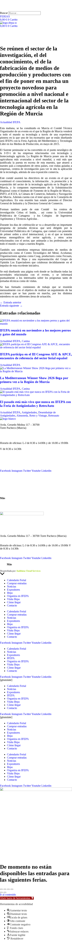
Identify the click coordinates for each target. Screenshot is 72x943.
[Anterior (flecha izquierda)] (1, 892)
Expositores (13, 589)
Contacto (5, 479)
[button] (17, 898)
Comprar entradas (17, 583)
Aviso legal (5, 568)
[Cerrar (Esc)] (11, 889)
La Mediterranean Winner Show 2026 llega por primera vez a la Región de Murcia (34, 380)
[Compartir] (8, 889)
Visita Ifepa (13, 599)
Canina (26, 341)
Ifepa (10, 592)
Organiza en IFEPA (11, 467)
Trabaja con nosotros (11, 507)
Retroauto (53, 415)
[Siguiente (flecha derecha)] (4, 892)
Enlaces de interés (10, 504)
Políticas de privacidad (23, 568)
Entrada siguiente (11, 305)
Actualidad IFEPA (10, 122)
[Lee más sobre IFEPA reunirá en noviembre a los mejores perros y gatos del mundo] (36, 323)
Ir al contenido (8, 894)
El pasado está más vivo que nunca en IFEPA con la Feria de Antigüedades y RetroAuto (35, 404)
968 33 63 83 (7, 431)
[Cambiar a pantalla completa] (4, 889)
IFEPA (4, 464)
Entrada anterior (10, 302)
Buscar (4, 12)
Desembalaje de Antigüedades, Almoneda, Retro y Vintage (28, 414)
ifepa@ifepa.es (8, 436)
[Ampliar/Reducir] (1, 889)
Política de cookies (45, 568)
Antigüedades (29, 412)
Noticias (4, 461)
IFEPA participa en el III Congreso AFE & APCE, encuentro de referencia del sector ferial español (36, 356)
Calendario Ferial (9, 458)
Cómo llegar (7, 492)
